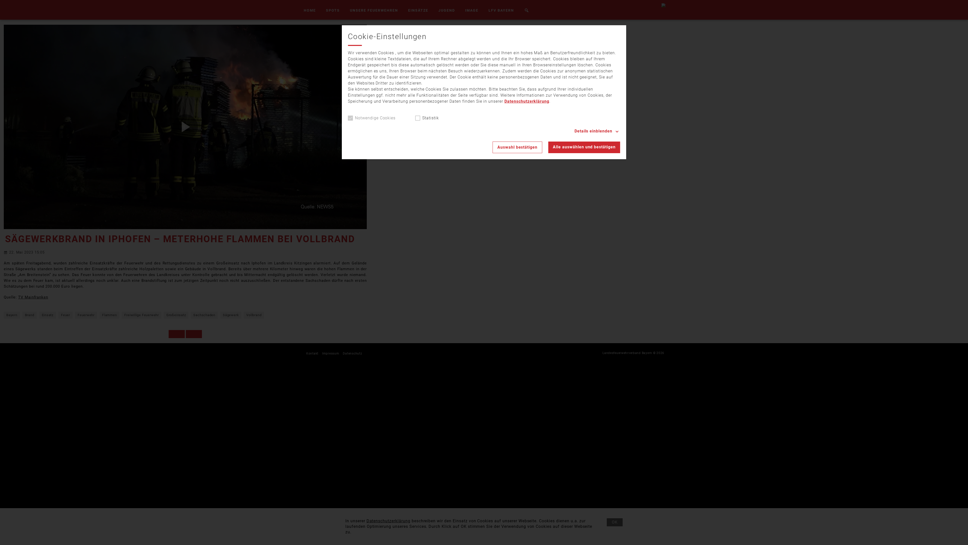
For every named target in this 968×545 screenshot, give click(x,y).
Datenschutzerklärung (526, 101)
